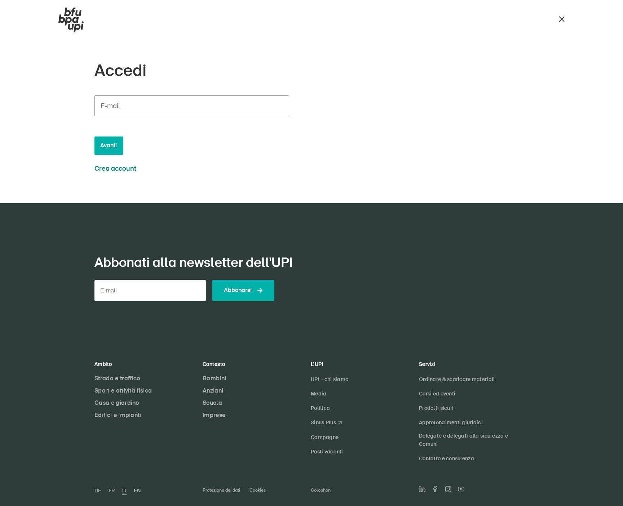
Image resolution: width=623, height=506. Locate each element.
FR (112, 490)
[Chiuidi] (562, 18)
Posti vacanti (327, 451)
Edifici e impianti (117, 415)
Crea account (115, 168)
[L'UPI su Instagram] (448, 489)
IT (124, 490)
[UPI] (71, 20)
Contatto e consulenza (446, 458)
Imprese (214, 415)
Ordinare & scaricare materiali (457, 379)
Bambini (214, 378)
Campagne (325, 437)
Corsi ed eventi (437, 393)
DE (97, 490)
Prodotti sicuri (436, 408)
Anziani (213, 390)
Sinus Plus (323, 422)
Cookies (257, 490)
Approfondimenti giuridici (451, 422)
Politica (320, 408)
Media (318, 393)
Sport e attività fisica (123, 390)
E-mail (110, 106)
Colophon (321, 490)
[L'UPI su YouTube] (461, 489)
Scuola (212, 403)
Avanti (108, 145)
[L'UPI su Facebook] (435, 489)
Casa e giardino (116, 403)
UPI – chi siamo (329, 379)
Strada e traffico (117, 378)
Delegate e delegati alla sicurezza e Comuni (463, 440)
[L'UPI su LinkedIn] (422, 489)
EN (137, 490)
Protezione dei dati (221, 490)
